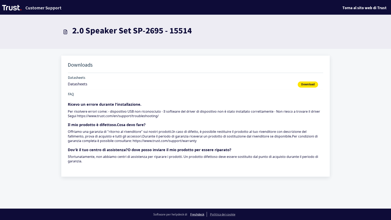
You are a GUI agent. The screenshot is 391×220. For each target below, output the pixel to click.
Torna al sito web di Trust (364, 7)
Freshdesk (197, 214)
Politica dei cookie (222, 214)
